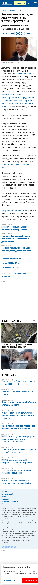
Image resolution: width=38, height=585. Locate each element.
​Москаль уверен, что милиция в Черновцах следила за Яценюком (16, 249)
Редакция (5, 499)
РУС (30, 3)
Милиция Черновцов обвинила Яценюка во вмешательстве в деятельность (15, 238)
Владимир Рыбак (11, 267)
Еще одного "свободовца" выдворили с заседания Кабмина (18, 382)
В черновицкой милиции (12, 210)
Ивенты (4, 496)
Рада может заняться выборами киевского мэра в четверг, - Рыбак (16, 482)
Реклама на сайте (7, 494)
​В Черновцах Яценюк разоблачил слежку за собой (14, 228)
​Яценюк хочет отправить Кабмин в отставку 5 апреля (18, 403)
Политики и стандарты (9, 501)
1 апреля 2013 (23, 10)
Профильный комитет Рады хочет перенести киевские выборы (18, 427)
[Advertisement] (19, 297)
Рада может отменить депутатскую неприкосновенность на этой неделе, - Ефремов (18, 415)
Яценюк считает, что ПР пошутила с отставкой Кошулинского (17, 461)
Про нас (4, 491)
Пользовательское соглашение (12, 504)
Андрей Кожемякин (25, 73)
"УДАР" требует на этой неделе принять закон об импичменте (18, 450)
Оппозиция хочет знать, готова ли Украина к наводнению (16, 471)
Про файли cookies (8, 580)
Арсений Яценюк (11, 263)
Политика (12, 10)
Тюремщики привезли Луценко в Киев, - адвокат (18, 393)
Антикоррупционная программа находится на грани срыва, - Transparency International (18, 439)
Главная (4, 10)
